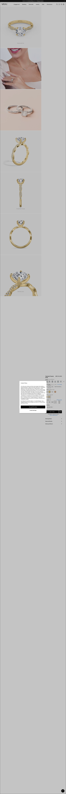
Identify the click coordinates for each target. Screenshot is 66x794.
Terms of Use (25, 403)
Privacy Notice (42, 402)
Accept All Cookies (33, 407)
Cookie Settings (33, 410)
